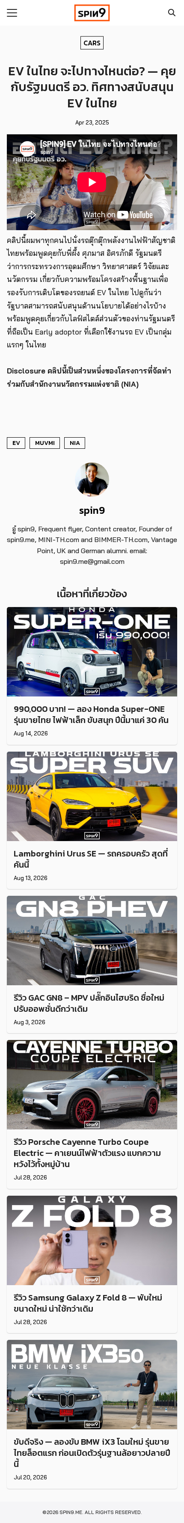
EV (16, 442)
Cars (92, 42)
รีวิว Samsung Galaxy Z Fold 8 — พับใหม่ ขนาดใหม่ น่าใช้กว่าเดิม (88, 1303)
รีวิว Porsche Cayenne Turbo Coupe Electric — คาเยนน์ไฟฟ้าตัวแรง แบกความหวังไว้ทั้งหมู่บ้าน (87, 1152)
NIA (75, 442)
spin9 (92, 510)
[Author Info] (92, 494)
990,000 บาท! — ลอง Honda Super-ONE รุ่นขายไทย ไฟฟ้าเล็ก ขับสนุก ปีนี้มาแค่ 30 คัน (91, 714)
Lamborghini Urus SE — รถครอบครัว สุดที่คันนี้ (91, 859)
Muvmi (45, 442)
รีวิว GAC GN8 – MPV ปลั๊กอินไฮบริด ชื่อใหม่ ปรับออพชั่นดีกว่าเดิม (89, 1003)
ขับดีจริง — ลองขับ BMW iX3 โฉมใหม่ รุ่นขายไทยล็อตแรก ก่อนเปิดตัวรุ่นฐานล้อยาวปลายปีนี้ (92, 1452)
